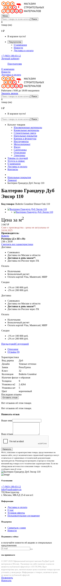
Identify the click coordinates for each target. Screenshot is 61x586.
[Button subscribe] (31, 549)
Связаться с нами (17, 527)
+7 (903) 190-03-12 (11, 55)
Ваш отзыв (7, 434)
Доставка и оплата (23, 50)
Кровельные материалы (26, 130)
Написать (7, 449)
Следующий (22, 344)
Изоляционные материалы (28, 127)
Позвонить (7, 577)
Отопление (20, 152)
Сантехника (20, 149)
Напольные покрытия (25, 136)
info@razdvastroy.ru (11, 489)
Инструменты (21, 141)
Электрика (19, 155)
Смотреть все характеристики (17, 244)
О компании (20, 45)
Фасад (17, 147)
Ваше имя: (6, 420)
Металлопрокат (22, 144)
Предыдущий (8, 344)
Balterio (5, 236)
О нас (11, 510)
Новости (18, 47)
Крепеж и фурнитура (25, 138)
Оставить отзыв (10, 397)
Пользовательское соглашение (24, 515)
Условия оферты (16, 513)
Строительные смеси (25, 133)
